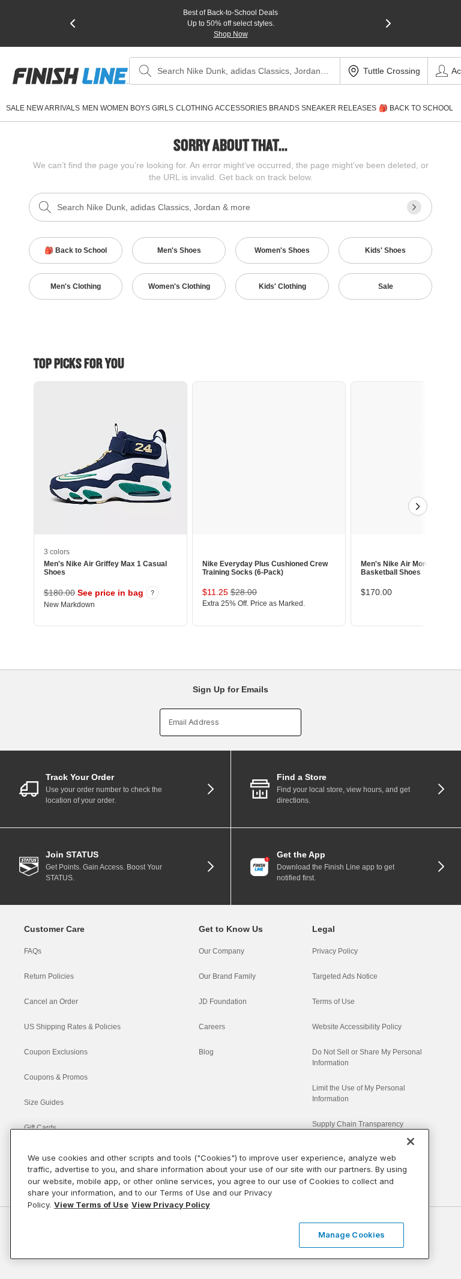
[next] (388, 23)
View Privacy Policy (170, 1204)
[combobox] (234, 71)
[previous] (72, 23)
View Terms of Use (91, 1204)
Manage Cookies (351, 1234)
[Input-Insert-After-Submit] (414, 207)
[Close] (410, 1141)
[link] (70, 76)
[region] (220, 1194)
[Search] (145, 71)
